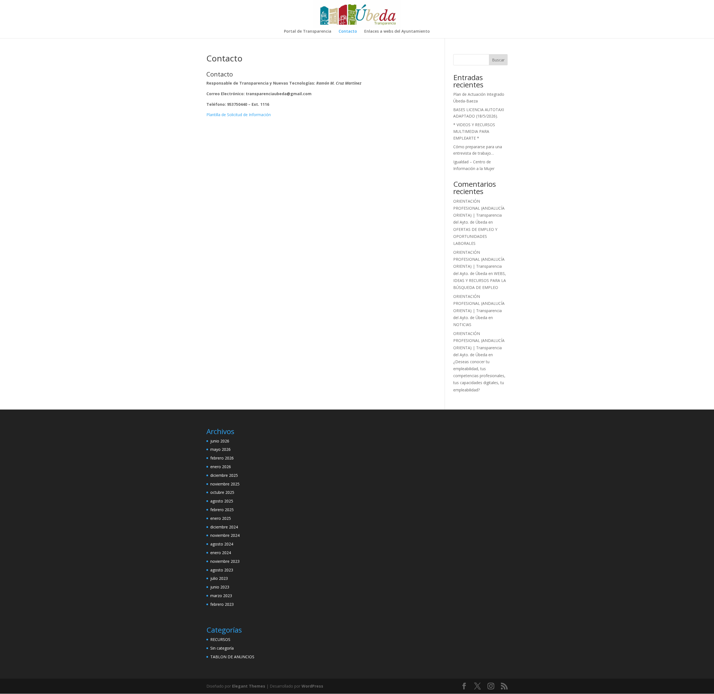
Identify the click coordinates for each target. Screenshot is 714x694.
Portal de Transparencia (307, 31)
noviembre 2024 (225, 535)
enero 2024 (220, 552)
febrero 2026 (222, 458)
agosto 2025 (221, 501)
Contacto (348, 31)
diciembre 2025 (224, 475)
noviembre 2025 (225, 484)
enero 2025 (220, 518)
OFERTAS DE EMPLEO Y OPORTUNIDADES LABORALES (475, 236)
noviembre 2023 (225, 561)
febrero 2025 (222, 509)
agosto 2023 (221, 570)
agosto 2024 (221, 544)
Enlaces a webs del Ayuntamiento (397, 31)
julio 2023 (219, 578)
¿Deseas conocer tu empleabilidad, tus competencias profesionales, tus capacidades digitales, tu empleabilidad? (479, 376)
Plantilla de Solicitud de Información (238, 114)
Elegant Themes (248, 686)
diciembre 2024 (224, 527)
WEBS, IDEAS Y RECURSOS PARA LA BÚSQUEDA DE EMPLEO (479, 280)
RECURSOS (220, 639)
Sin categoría (222, 648)
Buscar (498, 60)
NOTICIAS (462, 324)
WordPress (312, 686)
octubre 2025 (222, 492)
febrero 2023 (222, 604)
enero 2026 (220, 466)
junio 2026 (219, 441)
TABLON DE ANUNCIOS (232, 656)
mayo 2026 (220, 449)
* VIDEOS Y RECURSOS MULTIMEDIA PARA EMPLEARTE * (474, 131)
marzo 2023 (221, 595)
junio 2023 (219, 587)
